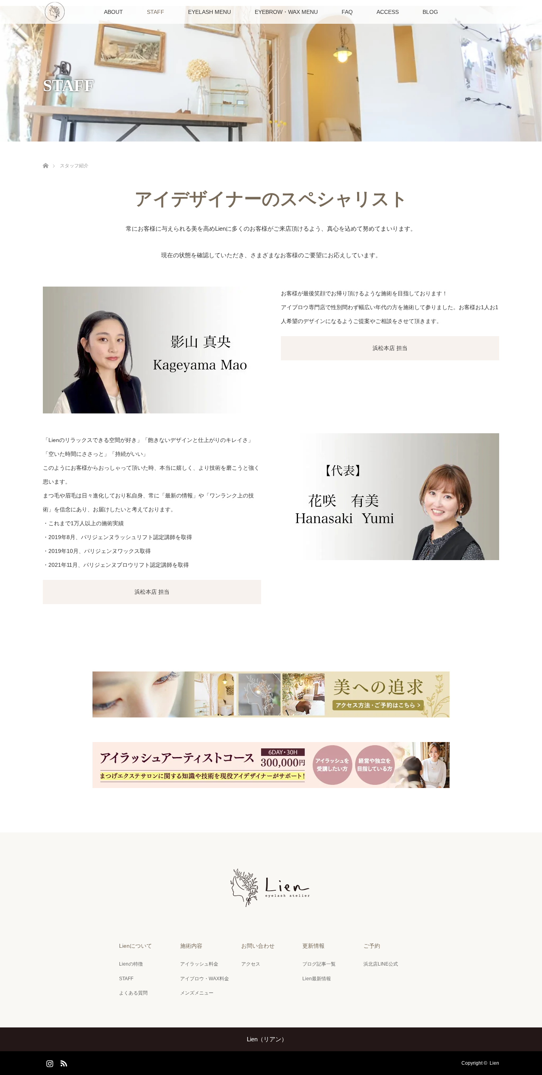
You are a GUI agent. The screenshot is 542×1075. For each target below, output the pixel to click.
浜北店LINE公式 (380, 964)
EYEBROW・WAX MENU (286, 12)
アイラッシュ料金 (199, 964)
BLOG (430, 12)
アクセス (250, 964)
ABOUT (113, 12)
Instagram (49, 1062)
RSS (63, 1062)
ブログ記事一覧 (319, 964)
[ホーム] (45, 156)
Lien (494, 1063)
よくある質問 (133, 993)
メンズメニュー (196, 993)
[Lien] (271, 904)
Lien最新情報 (316, 978)
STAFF (155, 12)
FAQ (347, 12)
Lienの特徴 (131, 964)
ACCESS (388, 12)
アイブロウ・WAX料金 (204, 978)
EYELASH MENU (209, 12)
